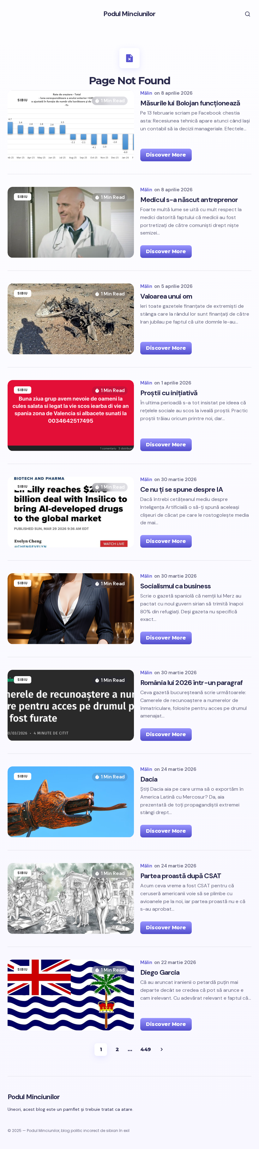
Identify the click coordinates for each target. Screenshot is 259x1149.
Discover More (166, 155)
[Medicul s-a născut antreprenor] (71, 222)
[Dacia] (71, 801)
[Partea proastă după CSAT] (71, 898)
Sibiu (22, 100)
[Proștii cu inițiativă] (71, 415)
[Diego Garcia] (71, 995)
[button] (243, 14)
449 (145, 1049)
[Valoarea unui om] (71, 318)
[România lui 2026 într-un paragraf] (71, 705)
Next (161, 1049)
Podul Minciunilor (129, 13)
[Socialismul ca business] (71, 608)
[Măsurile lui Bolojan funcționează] (71, 125)
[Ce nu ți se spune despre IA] (71, 512)
